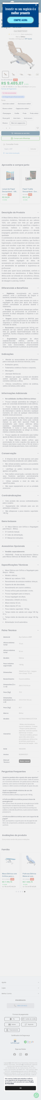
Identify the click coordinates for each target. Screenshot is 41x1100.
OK (21, 1088)
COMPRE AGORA (20, 20)
